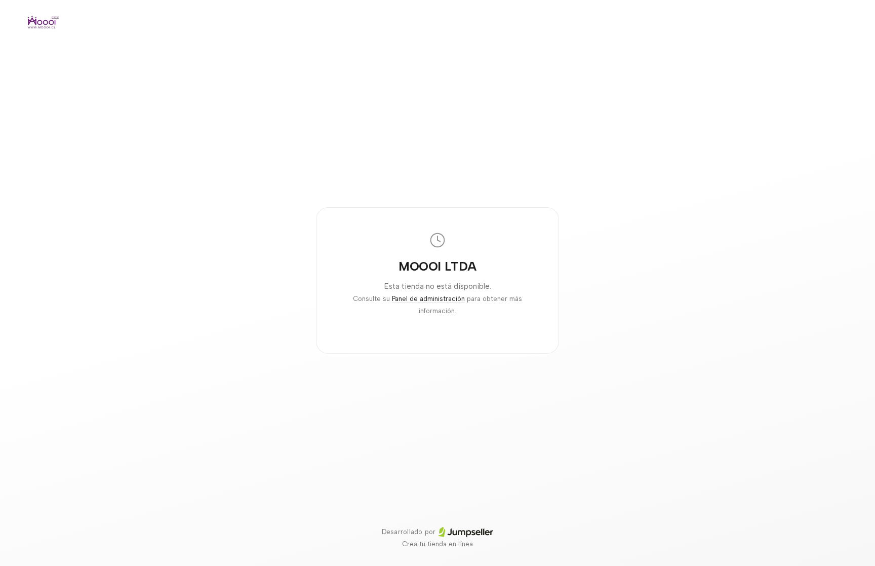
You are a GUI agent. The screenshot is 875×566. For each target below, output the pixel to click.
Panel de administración (428, 299)
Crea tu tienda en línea (437, 544)
